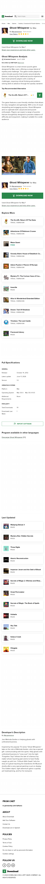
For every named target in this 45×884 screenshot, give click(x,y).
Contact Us (6, 824)
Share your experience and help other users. (18, 50)
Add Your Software (9, 820)
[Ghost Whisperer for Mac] (5, 31)
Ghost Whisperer (23, 27)
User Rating (14, 34)
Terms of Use (7, 843)
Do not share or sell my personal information (18, 850)
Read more (21, 62)
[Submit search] (15, 16)
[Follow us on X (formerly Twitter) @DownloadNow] (8, 865)
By (16, 32)
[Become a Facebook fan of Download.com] (4, 865)
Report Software (24, 424)
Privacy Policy (7, 839)
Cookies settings (8, 854)
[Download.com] (7, 16)
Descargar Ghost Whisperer (12, 437)
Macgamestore (9, 735)
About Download (8, 817)
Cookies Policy (7, 846)
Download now (24, 41)
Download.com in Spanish (11, 828)
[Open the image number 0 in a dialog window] (19, 165)
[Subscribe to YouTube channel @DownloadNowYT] (13, 865)
